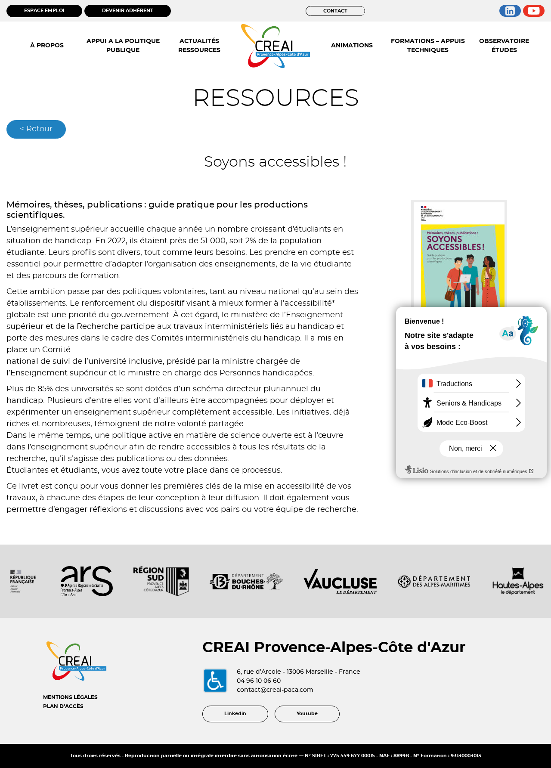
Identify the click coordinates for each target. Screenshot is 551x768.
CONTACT (335, 11)
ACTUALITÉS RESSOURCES (199, 45)
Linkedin (235, 713)
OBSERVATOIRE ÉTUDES (504, 45)
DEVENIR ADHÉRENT (127, 10)
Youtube (307, 713)
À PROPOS (47, 46)
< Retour (36, 129)
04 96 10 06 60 (259, 681)
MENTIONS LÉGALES (70, 697)
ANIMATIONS (352, 46)
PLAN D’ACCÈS (63, 706)
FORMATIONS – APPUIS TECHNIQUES (428, 45)
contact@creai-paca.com (275, 690)
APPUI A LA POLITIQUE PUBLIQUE (123, 45)
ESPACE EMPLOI (44, 10)
